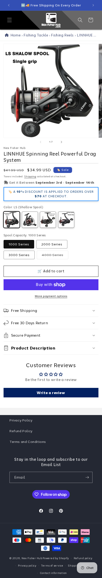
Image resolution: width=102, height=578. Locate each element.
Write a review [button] (51, 392)
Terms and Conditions (27, 442)
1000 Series (19, 244)
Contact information (53, 573)
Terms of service (52, 565)
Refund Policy (20, 431)
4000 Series (55, 256)
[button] (9, 20)
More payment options (51, 296)
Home (15, 35)
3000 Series (19, 255)
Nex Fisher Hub (32, 558)
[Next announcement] (93, 5)
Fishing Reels (62, 35)
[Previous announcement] (9, 5)
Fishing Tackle (36, 35)
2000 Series (51, 244)
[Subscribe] (87, 477)
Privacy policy (27, 565)
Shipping (30, 176)
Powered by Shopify (56, 558)
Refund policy (83, 558)
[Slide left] (40, 142)
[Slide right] (61, 142)
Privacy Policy (20, 420)
